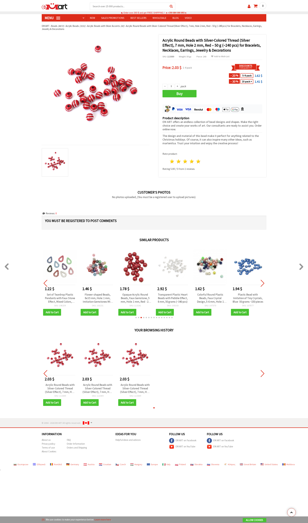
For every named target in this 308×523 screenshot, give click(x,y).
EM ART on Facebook (185, 440)
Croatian (107, 464)
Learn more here (102, 519)
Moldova (291, 464)
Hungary (138, 464)
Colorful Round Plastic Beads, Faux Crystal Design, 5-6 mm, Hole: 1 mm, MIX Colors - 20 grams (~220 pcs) (210, 298)
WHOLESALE (159, 17)
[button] (136, 317)
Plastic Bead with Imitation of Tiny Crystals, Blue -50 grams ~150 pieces (248, 298)
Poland (182, 464)
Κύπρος (231, 464)
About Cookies (49, 451)
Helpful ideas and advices (128, 439)
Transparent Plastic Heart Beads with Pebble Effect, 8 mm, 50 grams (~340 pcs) (173, 298)
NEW (92, 17)
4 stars (191, 161)
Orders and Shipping (77, 447)
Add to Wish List (221, 56)
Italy (169, 464)
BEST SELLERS (138, 17)
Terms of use (48, 447)
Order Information (76, 443)
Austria (91, 464)
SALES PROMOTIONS (112, 17)
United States (271, 464)
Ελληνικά (41, 464)
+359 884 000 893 (176, 13)
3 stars (185, 161)
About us (46, 439)
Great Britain (250, 464)
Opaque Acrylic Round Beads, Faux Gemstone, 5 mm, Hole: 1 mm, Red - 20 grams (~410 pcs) (135, 298)
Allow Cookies (254, 520)
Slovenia (215, 464)
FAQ (69, 439)
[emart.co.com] (54, 6)
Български (23, 464)
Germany (74, 464)
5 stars (198, 161)
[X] (43, 519)
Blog (175, 17)
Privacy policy (48, 443)
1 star (172, 161)
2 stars (178, 161)
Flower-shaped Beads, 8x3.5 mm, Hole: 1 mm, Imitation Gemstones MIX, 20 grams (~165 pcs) (98, 298)
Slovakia (198, 464)
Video (188, 17)
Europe (154, 464)
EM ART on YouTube (185, 446)
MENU (49, 18)
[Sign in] (249, 6)
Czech (123, 464)
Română (58, 464)
